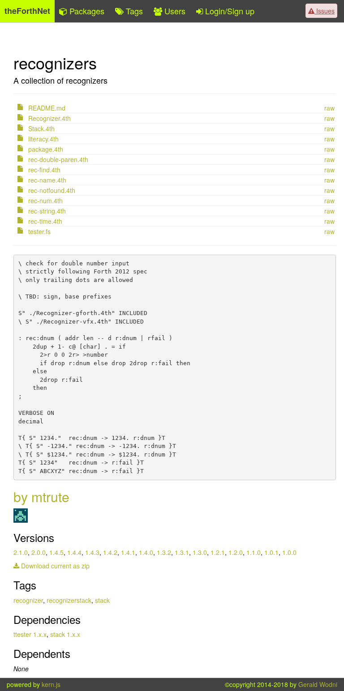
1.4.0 (146, 552)
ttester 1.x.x (30, 634)
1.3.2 (164, 552)
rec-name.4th (47, 179)
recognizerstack (69, 600)
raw (329, 107)
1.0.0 (289, 552)
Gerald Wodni (317, 684)
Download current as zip (54, 565)
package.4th (45, 149)
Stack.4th (41, 128)
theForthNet (27, 11)
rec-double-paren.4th (58, 159)
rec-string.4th (47, 210)
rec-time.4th (45, 221)
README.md (46, 107)
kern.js (51, 684)
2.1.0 (20, 552)
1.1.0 (253, 552)
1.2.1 (218, 552)
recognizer (28, 600)
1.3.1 (182, 552)
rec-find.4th (44, 169)
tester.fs (39, 231)
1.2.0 (235, 552)
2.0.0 (38, 552)
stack (102, 600)
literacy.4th (43, 138)
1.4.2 (110, 552)
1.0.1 (271, 552)
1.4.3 (92, 552)
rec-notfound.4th (51, 190)
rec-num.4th (45, 200)
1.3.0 (200, 552)
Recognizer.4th (49, 118)
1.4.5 (56, 552)
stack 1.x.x (65, 634)
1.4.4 (74, 552)
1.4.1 (128, 552)
